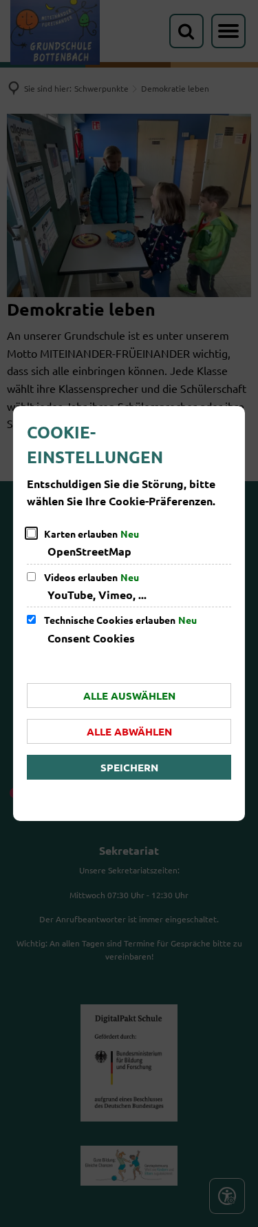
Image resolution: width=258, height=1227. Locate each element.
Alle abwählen (129, 731)
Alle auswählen (129, 695)
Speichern (129, 767)
